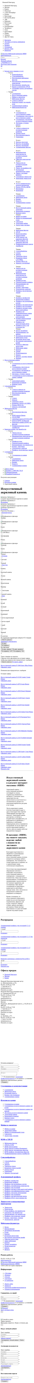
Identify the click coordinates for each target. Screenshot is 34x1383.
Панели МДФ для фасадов (20, 420)
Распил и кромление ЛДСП (21, 86)
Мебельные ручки (21, 337)
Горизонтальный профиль (24, 282)
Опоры (18, 351)
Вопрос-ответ (9, 49)
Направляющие (10, 1229)
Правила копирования (12, 1289)
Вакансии (8, 50)
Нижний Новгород (11, 974)
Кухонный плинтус (11, 1093)
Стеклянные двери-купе (23, 176)
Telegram (14, 472)
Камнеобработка (17, 74)
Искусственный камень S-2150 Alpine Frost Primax (17, 712)
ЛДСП (18, 232)
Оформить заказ (6, 667)
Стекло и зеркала (17, 100)
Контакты (8, 40)
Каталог (3, 59)
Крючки (18, 358)
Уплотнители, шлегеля (23, 289)
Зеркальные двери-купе (23, 178)
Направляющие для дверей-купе (22, 284)
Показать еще (5, 769)
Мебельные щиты (21, 197)
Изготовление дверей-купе (20, 85)
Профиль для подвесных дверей (22, 450)
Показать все (5, 966)
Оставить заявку (17, 662)
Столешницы (16, 93)
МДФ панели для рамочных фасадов (22, 238)
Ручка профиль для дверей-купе (15, 1211)
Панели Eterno (20, 235)
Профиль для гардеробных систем (16, 1184)
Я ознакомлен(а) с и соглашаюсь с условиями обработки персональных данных (16, 1078)
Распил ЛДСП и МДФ (23, 187)
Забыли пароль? (6, 1338)
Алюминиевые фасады (23, 147)
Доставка (8, 1273)
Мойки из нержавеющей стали (14, 1132)
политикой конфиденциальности (12, 1077)
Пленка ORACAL (21, 261)
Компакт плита (21, 213)
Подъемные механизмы (23, 336)
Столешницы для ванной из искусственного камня (24, 120)
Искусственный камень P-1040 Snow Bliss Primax (16, 665)
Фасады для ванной (22, 145)
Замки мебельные (10, 1241)
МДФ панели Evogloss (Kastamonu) (16, 1148)
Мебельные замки (21, 348)
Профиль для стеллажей (23, 306)
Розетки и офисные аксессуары (22, 345)
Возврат (7, 45)
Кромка (18, 199)
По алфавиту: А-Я (7, 651)
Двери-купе (8, 1207)
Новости (8, 1285)
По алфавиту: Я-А (18, 651)
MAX (12, 469)
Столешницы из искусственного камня (23, 113)
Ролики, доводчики (22, 287)
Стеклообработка (17, 76)
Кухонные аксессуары (23, 339)
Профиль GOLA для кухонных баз (22, 326)
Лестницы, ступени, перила (21, 374)
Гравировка (19, 137)
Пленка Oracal (20, 133)
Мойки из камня (21, 216)
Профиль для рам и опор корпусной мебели (19, 1189)
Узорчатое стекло (21, 256)
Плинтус (19, 201)
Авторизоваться (6, 1366)
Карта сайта (9, 1284)
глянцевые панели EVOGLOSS (22, 419)
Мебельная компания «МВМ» (10, 1264)
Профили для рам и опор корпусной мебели (24, 309)
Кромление (19, 190)
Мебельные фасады (18, 99)
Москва (7, 976)
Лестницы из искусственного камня (16, 1113)
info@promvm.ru (6, 55)
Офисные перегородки (23, 159)
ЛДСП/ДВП (16, 417)
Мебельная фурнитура (19, 107)
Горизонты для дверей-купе (13, 1212)
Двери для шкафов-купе (23, 168)
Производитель (7, 512)
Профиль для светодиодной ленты (22, 323)
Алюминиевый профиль (20, 106)
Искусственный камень (19, 95)
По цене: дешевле (18, 649)
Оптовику (8, 1278)
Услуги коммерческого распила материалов (23, 184)
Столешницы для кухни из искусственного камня (24, 117)
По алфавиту (5, 645)
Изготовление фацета (23, 135)
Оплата (7, 43)
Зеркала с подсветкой (23, 263)
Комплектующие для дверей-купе (15, 429)
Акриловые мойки (22, 223)
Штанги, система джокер (24, 356)
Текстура (5, 565)
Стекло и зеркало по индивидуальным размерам (22, 129)
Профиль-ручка (21, 280)
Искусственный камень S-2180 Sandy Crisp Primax (17, 751)
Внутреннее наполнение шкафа (15, 1237)
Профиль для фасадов (23, 298)
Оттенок (4, 556)
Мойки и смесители (18, 97)
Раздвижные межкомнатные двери (23, 170)
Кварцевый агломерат (23, 211)
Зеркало (18, 254)
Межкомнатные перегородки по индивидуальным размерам (21, 155)
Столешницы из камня (19, 455)
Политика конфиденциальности (15, 1287)
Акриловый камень (18, 381)
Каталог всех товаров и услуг (14, 71)
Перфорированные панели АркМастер (17, 1153)
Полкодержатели (21, 353)
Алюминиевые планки (23, 202)
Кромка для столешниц (12, 1095)
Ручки (6, 1232)
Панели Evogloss (21, 234)
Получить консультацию (9, 64)
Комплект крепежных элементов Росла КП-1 (15, 959)
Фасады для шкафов (22, 144)
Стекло (18, 253)
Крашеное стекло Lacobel (13, 1168)
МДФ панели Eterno (11, 1146)
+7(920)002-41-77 (6, 62)
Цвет (3, 596)
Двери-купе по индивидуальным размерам (21, 164)
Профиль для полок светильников (22, 316)
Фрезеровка (19, 189)
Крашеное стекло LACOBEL (21, 259)
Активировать (5, 1367)
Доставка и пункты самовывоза (15, 42)
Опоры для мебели (11, 1244)
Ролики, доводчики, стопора (14, 1218)
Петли (7, 1227)
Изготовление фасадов (19, 412)
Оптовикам (8, 47)
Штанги (7, 1249)
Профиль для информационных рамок (24, 312)
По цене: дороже (6, 649)
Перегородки (9, 1209)
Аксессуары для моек (23, 225)
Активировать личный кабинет (10, 1340)
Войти (22, 1340)
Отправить (5, 1082)
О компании (9, 1280)
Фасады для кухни (22, 142)
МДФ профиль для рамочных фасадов (22, 241)
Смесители (19, 221)
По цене (4, 643)
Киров (7, 978)
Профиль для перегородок (24, 304)
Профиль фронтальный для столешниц (23, 319)
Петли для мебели (21, 330)
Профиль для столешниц (12, 1194)
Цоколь (18, 355)
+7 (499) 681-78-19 (17, 470)
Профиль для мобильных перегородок (17, 1186)
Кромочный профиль (23, 299)
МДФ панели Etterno (18, 415)
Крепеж (18, 349)
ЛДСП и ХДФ (9, 1145)
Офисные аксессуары (11, 1239)
